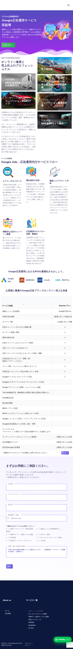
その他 (43, 541)
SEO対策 (13, 537)
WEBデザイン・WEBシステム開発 (21, 534)
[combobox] (8, 518)
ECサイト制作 (45, 534)
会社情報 (8, 613)
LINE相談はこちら (64, 639)
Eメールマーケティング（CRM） (52, 537)
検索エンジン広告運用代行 (50, 529)
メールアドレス (14, 494)
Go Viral (31, 628)
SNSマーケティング (34, 619)
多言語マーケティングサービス (20, 541)
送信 (9, 566)
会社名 (11, 504)
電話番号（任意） (14, 515)
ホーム (7, 611)
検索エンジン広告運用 (35, 611)
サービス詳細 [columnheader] (7, 306)
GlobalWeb (31, 625)
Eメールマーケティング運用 (37, 614)
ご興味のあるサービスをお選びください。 (21, 526)
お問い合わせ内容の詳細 (17, 546)
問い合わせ (65, 453)
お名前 (11, 484)
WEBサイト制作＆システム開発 (38, 617)
